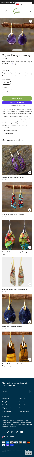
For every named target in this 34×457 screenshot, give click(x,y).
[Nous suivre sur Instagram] (12, 432)
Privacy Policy (6, 402)
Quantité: (4, 87)
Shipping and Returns (8, 408)
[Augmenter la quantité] (11, 91)
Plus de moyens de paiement (17, 105)
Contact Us (22, 405)
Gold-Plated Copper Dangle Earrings (13, 177)
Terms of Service (6, 411)
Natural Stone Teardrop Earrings (12, 326)
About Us (21, 402)
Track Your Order (24, 411)
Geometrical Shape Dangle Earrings (13, 214)
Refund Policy (6, 405)
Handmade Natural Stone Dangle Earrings (14, 252)
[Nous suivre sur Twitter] (7, 432)
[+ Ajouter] (29, 172)
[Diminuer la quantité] (4, 91)
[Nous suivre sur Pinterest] (17, 432)
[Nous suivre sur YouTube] (21, 432)
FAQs (20, 408)
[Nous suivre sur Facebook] (3, 432)
